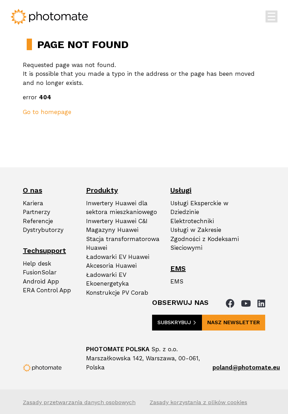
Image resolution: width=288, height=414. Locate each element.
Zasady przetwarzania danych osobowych (79, 402)
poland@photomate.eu (246, 367)
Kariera (33, 203)
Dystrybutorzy (43, 229)
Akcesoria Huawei (111, 265)
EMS (176, 281)
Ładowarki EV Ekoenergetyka (107, 279)
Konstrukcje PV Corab (117, 292)
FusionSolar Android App (41, 277)
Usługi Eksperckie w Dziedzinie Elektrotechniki (199, 212)
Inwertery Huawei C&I (117, 221)
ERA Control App (47, 290)
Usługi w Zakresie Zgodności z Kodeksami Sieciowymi (204, 238)
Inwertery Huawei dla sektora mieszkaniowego (121, 208)
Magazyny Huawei (112, 229)
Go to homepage (47, 111)
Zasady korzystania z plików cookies (198, 402)
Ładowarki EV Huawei (117, 256)
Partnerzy (36, 211)
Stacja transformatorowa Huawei (122, 243)
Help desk (37, 263)
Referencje (38, 221)
